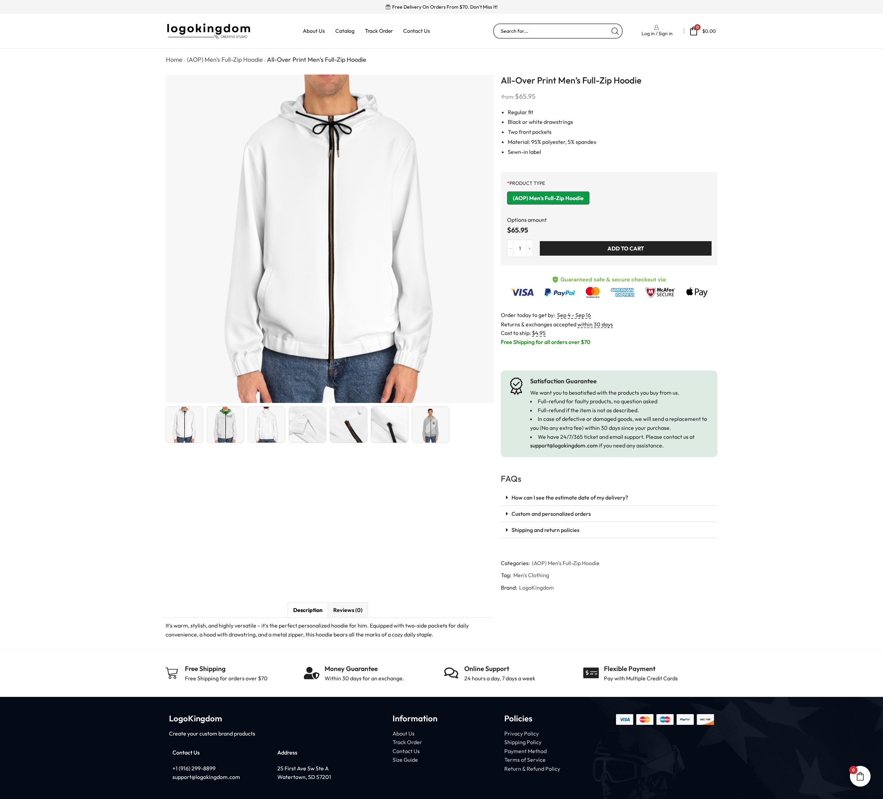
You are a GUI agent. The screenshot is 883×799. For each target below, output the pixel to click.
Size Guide (405, 759)
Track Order (379, 31)
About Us (314, 31)
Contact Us (416, 31)
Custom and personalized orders (551, 513)
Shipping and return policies (545, 529)
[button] (609, 498)
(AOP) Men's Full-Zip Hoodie (225, 59)
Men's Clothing (531, 575)
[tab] (308, 610)
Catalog (345, 31)
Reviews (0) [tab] (348, 609)
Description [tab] (308, 609)
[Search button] (615, 31)
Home (174, 59)
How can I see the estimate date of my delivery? (570, 497)
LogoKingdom (536, 587)
